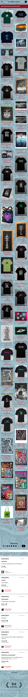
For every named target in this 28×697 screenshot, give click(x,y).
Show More (14, 658)
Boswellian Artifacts (14, 1)
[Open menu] (2, 2)
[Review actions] (26, 559)
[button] (20, 546)
